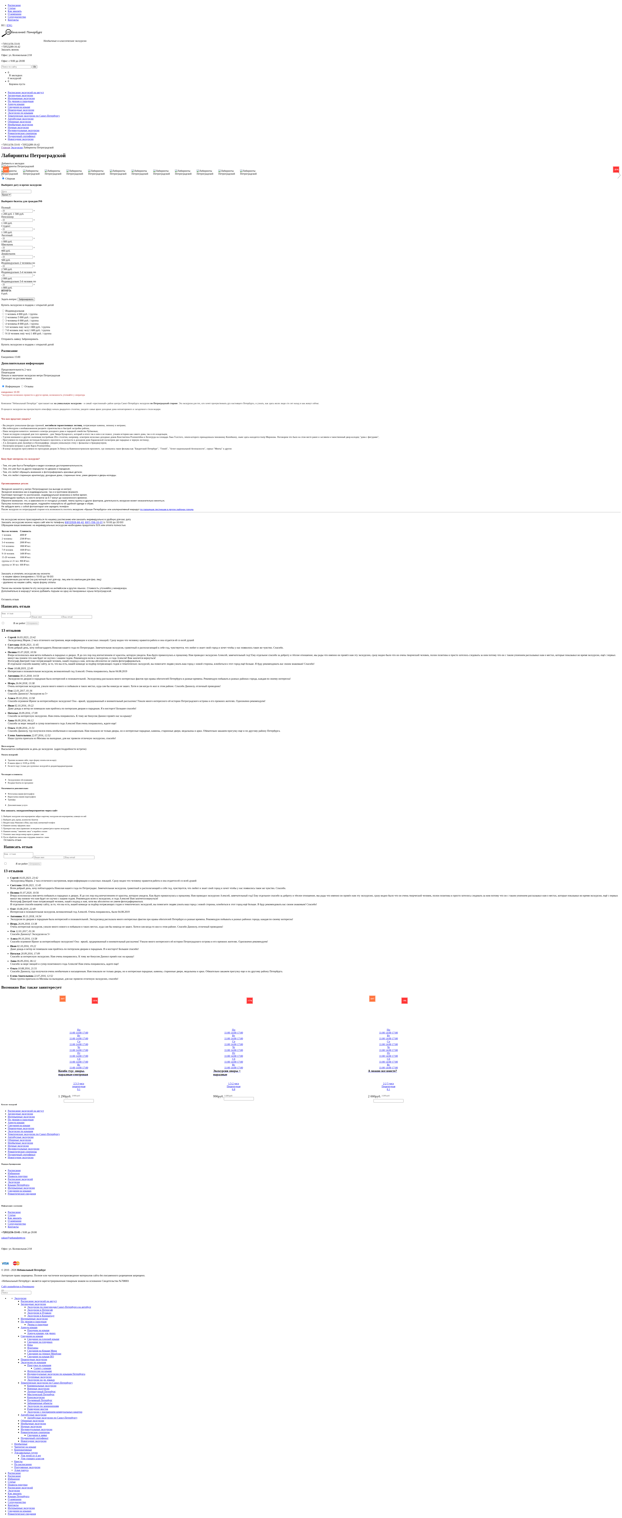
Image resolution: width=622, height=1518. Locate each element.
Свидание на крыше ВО (40, 1356)
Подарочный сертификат (21, 136)
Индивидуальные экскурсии (23, 130)
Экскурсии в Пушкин (39, 1312)
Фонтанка (32, 1347)
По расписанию (23, 1464)
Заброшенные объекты (39, 1403)
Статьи (12, 8)
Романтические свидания (22, 1193)
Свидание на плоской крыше (43, 1339)
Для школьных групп (26, 1452)
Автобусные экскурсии (21, 118)
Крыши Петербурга (18, 1185)
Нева (30, 1345)
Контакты (13, 19)
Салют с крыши (42, 1368)
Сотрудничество (17, 17)
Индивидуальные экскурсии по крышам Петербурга (56, 1374)
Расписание (14, 5)
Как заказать (15, 11)
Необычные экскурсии (20, 124)
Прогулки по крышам (39, 1365)
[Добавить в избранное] (54, 1073)
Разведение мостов (37, 1409)
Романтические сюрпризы (22, 133)
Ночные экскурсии (18, 127)
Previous (4, 175)
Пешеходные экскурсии (21, 110)
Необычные (20, 1444)
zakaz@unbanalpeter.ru (13, 1237)
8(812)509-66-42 (74, 522)
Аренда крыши (16, 104)
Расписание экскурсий (20, 1179)
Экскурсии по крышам (20, 113)
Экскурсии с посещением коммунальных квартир (54, 1412)
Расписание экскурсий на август (26, 92)
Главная (5, 147)
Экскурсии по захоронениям (43, 1406)
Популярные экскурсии (27, 1467)
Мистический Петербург (41, 1394)
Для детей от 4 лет (31, 1455)
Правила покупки (18, 1176)
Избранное (14, 1173)
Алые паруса (21, 1470)
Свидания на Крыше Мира (42, 1350)
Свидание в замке (37, 1435)
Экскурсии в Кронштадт (40, 1315)
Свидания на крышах (19, 1190)
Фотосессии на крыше (39, 1371)
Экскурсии (17, 147)
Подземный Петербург (39, 1400)
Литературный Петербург (41, 1391)
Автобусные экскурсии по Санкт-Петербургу (52, 1417)
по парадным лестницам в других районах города (166, 509)
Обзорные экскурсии (19, 121)
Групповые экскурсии (39, 1377)
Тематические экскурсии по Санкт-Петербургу (34, 115)
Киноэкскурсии (36, 1397)
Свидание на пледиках (39, 1342)
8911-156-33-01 (94, 522)
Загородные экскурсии (20, 95)
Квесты (18, 1461)
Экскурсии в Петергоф (40, 1310)
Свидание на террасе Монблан (44, 1353)
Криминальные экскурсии (41, 1385)
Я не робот (19, 623)
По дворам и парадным (21, 101)
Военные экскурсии (38, 1388)
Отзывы (28, 386)
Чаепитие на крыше (25, 1446)
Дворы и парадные (37, 1324)
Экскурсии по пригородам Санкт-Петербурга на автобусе (59, 1307)
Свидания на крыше (19, 107)
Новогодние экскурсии (21, 139)
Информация (12, 386)
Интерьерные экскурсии (21, 98)
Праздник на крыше (38, 1330)
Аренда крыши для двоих (41, 1333)
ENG (9, 25)
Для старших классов (32, 1458)
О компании (14, 14)
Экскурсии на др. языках (41, 1379)
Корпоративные (23, 1449)
